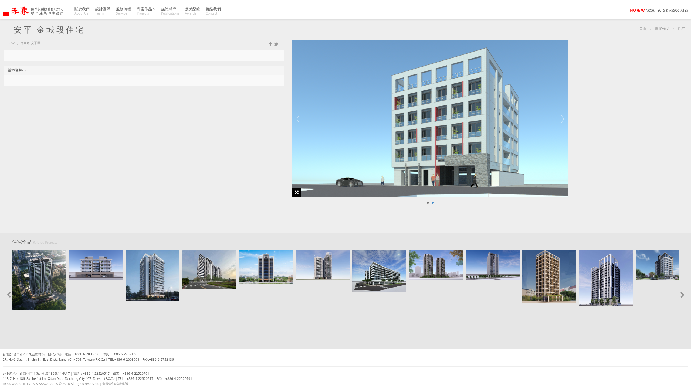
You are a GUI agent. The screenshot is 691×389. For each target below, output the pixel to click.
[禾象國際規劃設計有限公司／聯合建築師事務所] (36, 11)
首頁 (643, 28)
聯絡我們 (213, 11)
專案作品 (145, 11)
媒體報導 (170, 11)
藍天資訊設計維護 (115, 383)
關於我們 (82, 11)
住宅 (681, 28)
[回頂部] (684, 382)
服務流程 (123, 11)
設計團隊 (102, 11)
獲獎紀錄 (192, 11)
